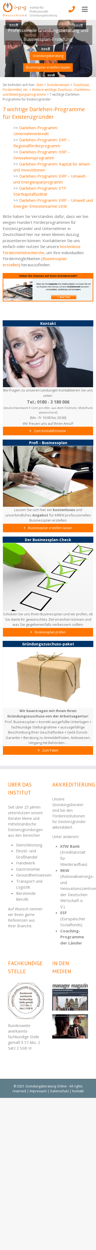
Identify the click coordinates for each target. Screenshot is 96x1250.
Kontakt (78, 1091)
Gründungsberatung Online (46, 1086)
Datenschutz (59, 1091)
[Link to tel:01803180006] (72, 13)
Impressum (38, 1091)
